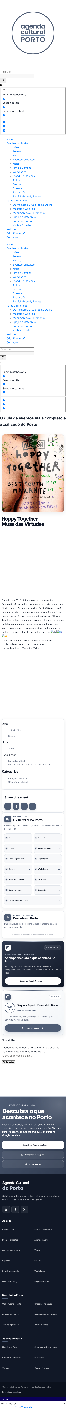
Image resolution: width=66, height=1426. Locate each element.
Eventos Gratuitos (24, 159)
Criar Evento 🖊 (15, 233)
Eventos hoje (8, 1229)
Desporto (18, 184)
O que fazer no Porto (11, 1304)
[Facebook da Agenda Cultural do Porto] (15, 1209)
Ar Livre (17, 180)
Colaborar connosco (11, 1357)
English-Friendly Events (27, 196)
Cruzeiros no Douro (43, 1304)
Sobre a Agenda (41, 1368)
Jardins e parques (10, 1324)
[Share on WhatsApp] (24, 806)
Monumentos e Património (29, 212)
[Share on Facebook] (7, 806)
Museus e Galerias (24, 208)
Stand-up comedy (10, 1271)
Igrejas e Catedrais (24, 216)
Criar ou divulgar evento (45, 1347)
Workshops (19, 171)
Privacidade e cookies (11, 1392)
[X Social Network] (16, 806)
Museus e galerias (10, 1314)
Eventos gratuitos (10, 1240)
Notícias (11, 229)
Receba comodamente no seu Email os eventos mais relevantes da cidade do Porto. (30, 1049)
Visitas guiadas (41, 1324)
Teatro (17, 151)
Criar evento (35, 1164)
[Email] (32, 806)
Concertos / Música (18, 782)
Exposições (20, 192)
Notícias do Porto (10, 1347)
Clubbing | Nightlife (18, 778)
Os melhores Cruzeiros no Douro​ (33, 204)
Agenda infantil (41, 1240)
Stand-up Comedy (24, 175)
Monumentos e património (46, 1314)
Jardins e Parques (23, 221)
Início (9, 139)
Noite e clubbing (9, 1281)
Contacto (12, 237)
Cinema (17, 188)
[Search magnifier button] (3, 80)
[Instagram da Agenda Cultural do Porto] (6, 1209)
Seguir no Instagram (30, 1028)
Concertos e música (11, 1250)
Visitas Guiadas (22, 225)
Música (17, 155)
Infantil (17, 147)
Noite (16, 163)
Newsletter (39, 1357)
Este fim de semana (43, 1229)
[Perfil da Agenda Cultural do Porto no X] (24, 1209)
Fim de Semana (22, 167)
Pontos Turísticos (16, 200)
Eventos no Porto (17, 143)
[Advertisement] (33, 563)
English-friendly (41, 1281)
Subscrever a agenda (35, 1154)
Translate (26, 1407)
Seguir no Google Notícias (31, 981)
